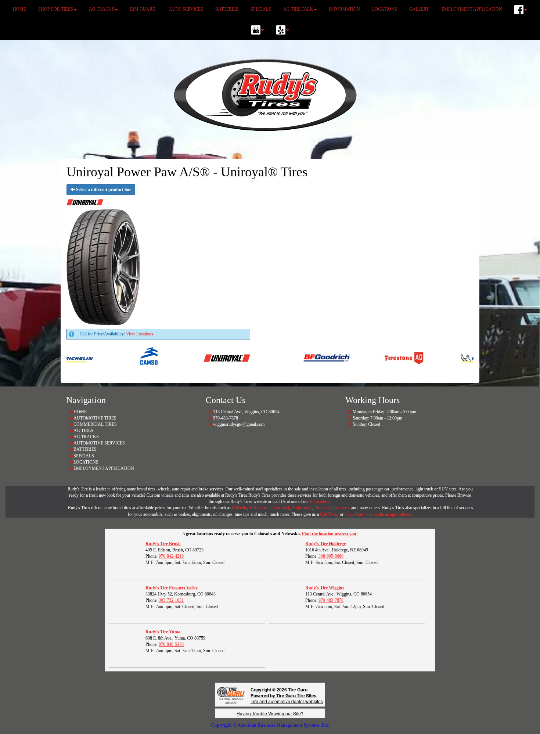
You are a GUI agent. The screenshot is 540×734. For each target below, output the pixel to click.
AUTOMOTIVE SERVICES (99, 443)
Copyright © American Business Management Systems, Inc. (270, 725)
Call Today (330, 514)
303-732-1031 (171, 600)
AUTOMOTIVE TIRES (94, 418)
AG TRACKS (101, 9)
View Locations (139, 334)
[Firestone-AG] (387, 357)
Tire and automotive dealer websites (287, 698)
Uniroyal (281, 507)
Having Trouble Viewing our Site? (270, 713)
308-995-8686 (330, 556)
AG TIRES (83, 430)
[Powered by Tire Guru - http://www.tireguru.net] (231, 695)
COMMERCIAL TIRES (95, 424)
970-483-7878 (330, 600)
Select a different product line (103, 189)
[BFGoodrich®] (310, 357)
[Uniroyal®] (210, 357)
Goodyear (342, 507)
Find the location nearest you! (330, 533)
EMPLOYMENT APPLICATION (472, 9)
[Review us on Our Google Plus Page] (258, 30)
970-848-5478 (171, 644)
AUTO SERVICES (186, 9)
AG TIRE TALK (298, 9)
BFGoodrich (260, 507)
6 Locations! (321, 501)
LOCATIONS (384, 9)
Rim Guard (143, 9)
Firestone (322, 507)
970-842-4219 (171, 556)
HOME (19, 9)
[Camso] (133, 357)
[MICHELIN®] (464, 357)
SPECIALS (261, 9)
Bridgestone (301, 507)
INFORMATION (344, 9)
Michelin (239, 507)
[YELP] (283, 30)
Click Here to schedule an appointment (378, 514)
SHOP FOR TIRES (55, 9)
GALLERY (419, 9)
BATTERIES (226, 9)
